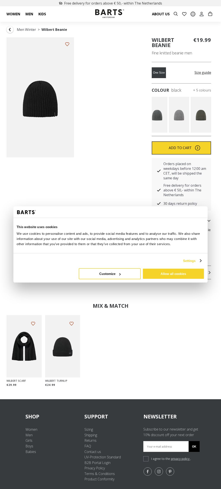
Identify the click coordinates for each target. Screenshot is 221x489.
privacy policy (180, 459)
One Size (159, 72)
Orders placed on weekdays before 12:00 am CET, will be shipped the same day (184, 170)
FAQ (87, 446)
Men (29, 435)
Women (31, 429)
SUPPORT (96, 416)
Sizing (88, 429)
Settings (189, 261)
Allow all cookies (173, 274)
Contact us (92, 451)
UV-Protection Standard (102, 457)
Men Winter (26, 29)
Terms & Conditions (99, 473)
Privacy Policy (94, 468)
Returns (90, 440)
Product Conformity (99, 479)
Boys (29, 446)
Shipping (90, 435)
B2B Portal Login (97, 462)
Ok (194, 446)
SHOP (32, 416)
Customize (107, 274)
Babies (30, 451)
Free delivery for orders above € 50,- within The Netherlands (113, 3)
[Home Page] (109, 14)
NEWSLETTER (160, 416)
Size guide (202, 73)
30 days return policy (180, 203)
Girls (28, 440)
